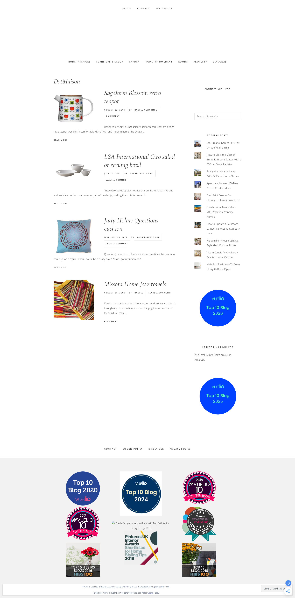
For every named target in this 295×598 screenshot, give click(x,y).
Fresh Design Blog (147, 35)
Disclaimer (156, 448)
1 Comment (113, 116)
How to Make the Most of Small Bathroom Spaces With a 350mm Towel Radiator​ (224, 159)
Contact (110, 448)
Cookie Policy (133, 448)
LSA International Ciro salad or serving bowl (139, 160)
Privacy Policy (180, 448)
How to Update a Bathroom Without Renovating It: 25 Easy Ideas (223, 228)
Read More (60, 140)
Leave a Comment (117, 180)
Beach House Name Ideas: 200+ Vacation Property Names (221, 212)
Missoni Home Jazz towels (135, 284)
